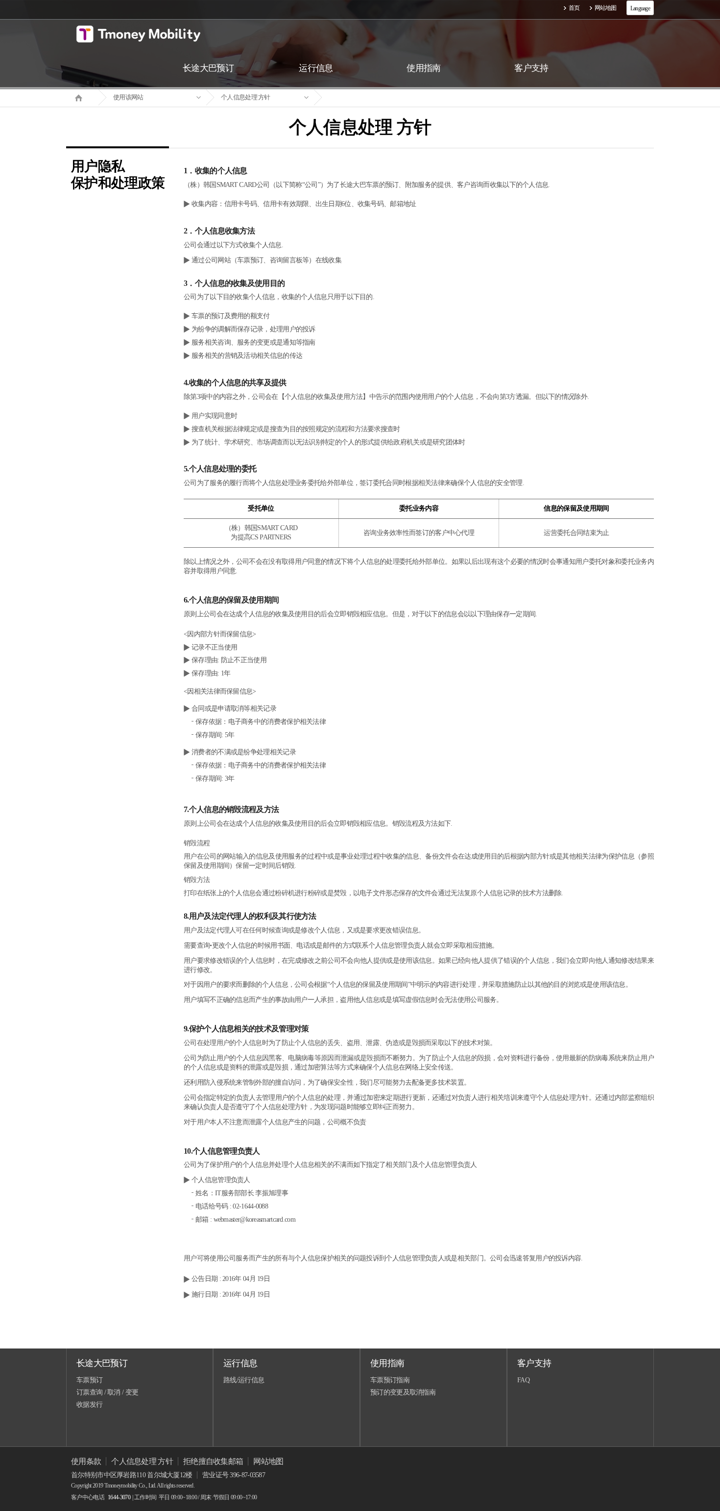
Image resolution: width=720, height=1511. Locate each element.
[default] (368, 98)
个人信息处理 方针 (245, 97)
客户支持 (534, 1363)
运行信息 (240, 1363)
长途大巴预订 (101, 1363)
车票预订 (89, 1380)
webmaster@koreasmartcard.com (254, 1219)
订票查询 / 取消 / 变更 (107, 1392)
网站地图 (606, 7)
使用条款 (86, 1461)
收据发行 (89, 1404)
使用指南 (387, 1363)
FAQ (523, 1380)
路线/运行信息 (243, 1380)
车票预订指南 (389, 1380)
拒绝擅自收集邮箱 (213, 1461)
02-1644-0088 (250, 1206)
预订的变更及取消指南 (402, 1392)
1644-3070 (119, 1497)
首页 (574, 7)
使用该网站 (128, 97)
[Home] (82, 97)
